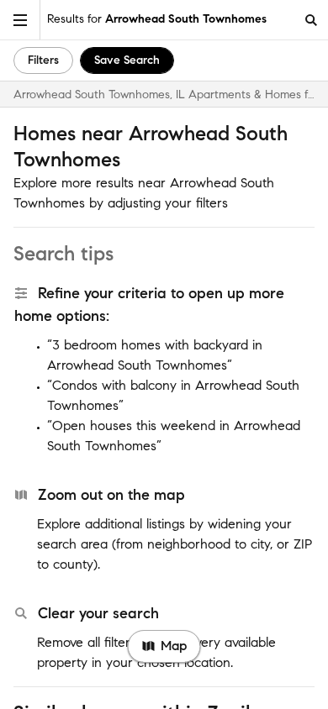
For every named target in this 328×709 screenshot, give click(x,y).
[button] (20, 19)
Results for (157, 19)
